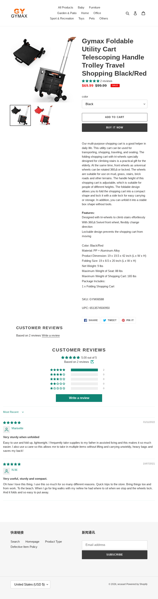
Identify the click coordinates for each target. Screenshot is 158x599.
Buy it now (114, 127)
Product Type (53, 541)
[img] (12, 422)
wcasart (122, 584)
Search (15, 541)
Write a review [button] (79, 398)
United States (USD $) (29, 584)
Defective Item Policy (24, 546)
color (85, 96)
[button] (91, 81)
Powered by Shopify (136, 584)
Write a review (51, 335)
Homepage (32, 541)
